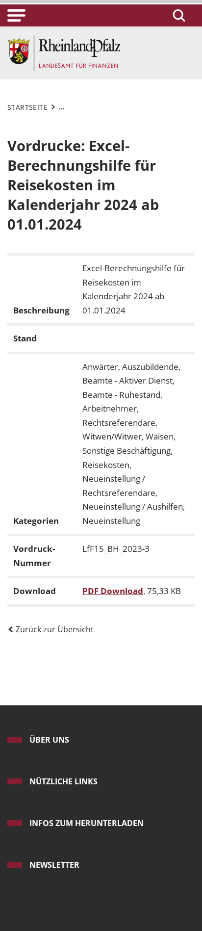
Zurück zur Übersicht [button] (54, 629)
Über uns (49, 740)
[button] (16, 15)
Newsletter (54, 865)
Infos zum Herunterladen (86, 823)
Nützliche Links (63, 781)
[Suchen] (177, 15)
